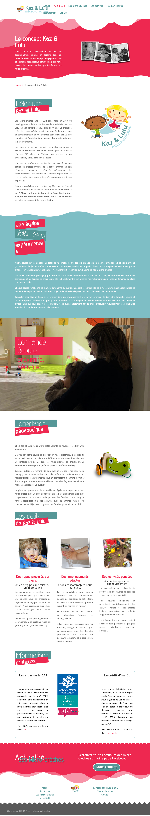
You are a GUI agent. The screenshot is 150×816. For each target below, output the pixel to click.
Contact (63, 13)
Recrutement (49, 13)
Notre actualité (106, 767)
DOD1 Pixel (24, 811)
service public (110, 733)
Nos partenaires (115, 6)
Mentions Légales (41, 811)
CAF (24, 729)
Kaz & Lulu (59, 6)
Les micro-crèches (77, 6)
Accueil (46, 6)
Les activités (97, 6)
